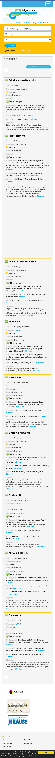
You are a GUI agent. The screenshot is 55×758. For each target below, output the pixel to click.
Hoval (31, 363)
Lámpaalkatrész (31, 357)
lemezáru (40, 530)
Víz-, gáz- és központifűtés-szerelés (28, 165)
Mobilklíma (9, 468)
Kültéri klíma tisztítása (25, 105)
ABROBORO (16, 536)
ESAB (42, 536)
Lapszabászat (33, 402)
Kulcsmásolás (23, 402)
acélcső (16, 586)
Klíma (25, 173)
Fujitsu (20, 363)
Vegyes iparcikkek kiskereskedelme (32, 524)
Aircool (27, 654)
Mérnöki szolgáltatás (25, 640)
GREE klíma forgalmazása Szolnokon (32, 107)
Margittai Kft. (16, 321)
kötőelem (33, 530)
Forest (14, 416)
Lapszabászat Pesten (24, 404)
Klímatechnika (38, 640)
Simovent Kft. (16, 615)
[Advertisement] (27, 228)
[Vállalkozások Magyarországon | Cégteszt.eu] (20, 13)
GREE (14, 119)
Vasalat (24, 410)
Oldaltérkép (7, 746)
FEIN (7, 594)
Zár (20, 410)
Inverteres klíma (11, 297)
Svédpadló (38, 410)
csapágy (27, 530)
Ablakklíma (44, 466)
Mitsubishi (20, 179)
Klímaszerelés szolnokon (35, 109)
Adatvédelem (28, 740)
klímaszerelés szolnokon (22, 261)
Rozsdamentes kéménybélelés (25, 648)
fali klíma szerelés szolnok (23, 80)
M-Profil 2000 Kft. (18, 553)
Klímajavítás (10, 462)
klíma (16, 115)
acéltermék (44, 586)
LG (35, 363)
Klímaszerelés (35, 460)
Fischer (27, 179)
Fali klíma (35, 294)
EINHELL (43, 592)
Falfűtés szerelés (18, 351)
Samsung (34, 179)
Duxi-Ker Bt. (15, 495)
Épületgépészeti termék (23, 349)
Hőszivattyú (18, 466)
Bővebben (12, 92)
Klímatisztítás (24, 460)
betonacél (9, 588)
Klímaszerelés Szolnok (14, 289)
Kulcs (16, 410)
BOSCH (29, 592)
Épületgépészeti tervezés (39, 642)
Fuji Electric (34, 471)
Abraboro (35, 416)
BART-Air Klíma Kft (19, 432)
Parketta (30, 410)
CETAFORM (35, 536)
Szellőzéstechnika (12, 642)
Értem (46, 752)
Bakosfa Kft (15, 377)
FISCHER (20, 119)
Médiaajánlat (28, 743)
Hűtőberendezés (34, 173)
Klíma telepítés (37, 286)
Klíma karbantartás (24, 286)
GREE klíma (18, 173)
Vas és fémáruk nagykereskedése (30, 578)
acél (15, 530)
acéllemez (35, 586)
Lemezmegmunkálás (25, 346)
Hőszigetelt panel (17, 650)
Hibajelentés (7, 743)
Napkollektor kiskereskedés (27, 457)
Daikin (40, 179)
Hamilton (15, 471)
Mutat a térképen (16, 101)
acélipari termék (25, 586)
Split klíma (42, 294)
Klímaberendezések (30, 650)
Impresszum (7, 740)
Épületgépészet (24, 642)
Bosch (24, 416)
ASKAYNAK (26, 536)
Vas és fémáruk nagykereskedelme (36, 580)
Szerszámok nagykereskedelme (29, 520)
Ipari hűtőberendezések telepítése (32, 167)
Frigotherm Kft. (17, 135)
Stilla (19, 416)
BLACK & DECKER (19, 592)
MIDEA (27, 119)
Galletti (25, 363)
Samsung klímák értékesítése (16, 109)
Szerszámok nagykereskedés (16, 526)
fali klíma (22, 115)
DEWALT (36, 592)
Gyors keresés (10, 50)
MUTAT (18, 330)
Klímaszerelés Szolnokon (31, 289)
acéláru (20, 530)
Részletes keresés (24, 50)
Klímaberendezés (24, 175)
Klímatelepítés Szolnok (14, 291)
